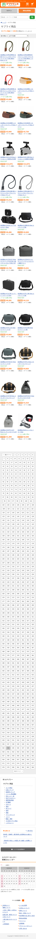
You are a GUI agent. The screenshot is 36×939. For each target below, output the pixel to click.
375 (3, 655)
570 (33, 759)
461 (13, 701)
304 (33, 613)
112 (18, 509)
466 (3, 705)
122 (33, 512)
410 (3, 674)
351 (23, 640)
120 (23, 512)
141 (23, 524)
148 (23, 528)
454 (13, 698)
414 (23, 674)
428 (23, 682)
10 (15, 458)
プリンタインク (10, 814)
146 (13, 528)
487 (3, 717)
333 (3, 632)
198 (28, 555)
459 (3, 701)
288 (23, 605)
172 (3, 543)
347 (3, 640)
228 (3, 574)
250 (8, 586)
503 (13, 725)
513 (28, 728)
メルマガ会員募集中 (19, 849)
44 (24, 474)
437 (33, 686)
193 (3, 555)
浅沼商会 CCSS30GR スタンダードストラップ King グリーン (26, 124)
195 (13, 555)
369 (8, 651)
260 (23, 590)
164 (33, 536)
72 (7, 489)
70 (32, 485)
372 (23, 651)
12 (23, 458)
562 (28, 756)
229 (8, 574)
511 (18, 728)
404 (8, 671)
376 (8, 655)
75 (20, 489)
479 (33, 709)
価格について (6, 907)
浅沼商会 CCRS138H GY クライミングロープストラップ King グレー (26, 193)
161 (18, 536)
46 (32, 474)
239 (23, 578)
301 (18, 613)
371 (18, 651)
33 (11, 470)
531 (13, 740)
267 (23, 593)
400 (23, 667)
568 (23, 759)
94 (32, 497)
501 (3, 725)
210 (18, 563)
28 (24, 466)
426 (13, 682)
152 (8, 532)
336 (18, 632)
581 (18, 767)
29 (28, 466)
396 (3, 667)
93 (28, 497)
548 (28, 748)
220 (33, 566)
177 (28, 543)
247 (28, 582)
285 (8, 605)
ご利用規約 (6, 924)
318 (33, 620)
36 (24, 470)
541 (28, 744)
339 (33, 632)
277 (3, 601)
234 (33, 574)
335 (13, 632)
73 (11, 489)
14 (31, 458)
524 (13, 736)
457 (28, 698)
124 (8, 516)
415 (28, 674)
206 (33, 559)
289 (28, 605)
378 (18, 655)
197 (23, 555)
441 (18, 690)
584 (33, 767)
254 (28, 586)
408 (28, 671)
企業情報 (21, 923)
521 (33, 732)
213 (33, 563)
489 (13, 717)
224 (18, 570)
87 (3, 497)
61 (28, 482)
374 (33, 651)
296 (28, 609)
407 (23, 671)
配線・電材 (9, 819)
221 (3, 570)
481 (8, 713)
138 (8, 524)
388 (33, 659)
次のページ (18, 771)
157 (33, 532)
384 (13, 659)
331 (28, 628)
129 (33, 516)
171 (33, 539)
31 (3, 470)
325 (33, 624)
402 (33, 667)
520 (28, 732)
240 (28, 578)
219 (28, 566)
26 (16, 466)
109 (4, 509)
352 (28, 640)
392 (18, 663)
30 (32, 466)
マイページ (22, 921)
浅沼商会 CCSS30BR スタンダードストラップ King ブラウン (8, 124)
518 (18, 732)
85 (28, 493)
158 (3, 536)
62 (32, 482)
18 (16, 462)
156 (28, 532)
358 (23, 644)
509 (8, 728)
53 (28, 478)
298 (3, 613)
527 (28, 736)
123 (3, 516)
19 (20, 462)
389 (3, 663)
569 (28, 759)
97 (13, 501)
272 (13, 597)
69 (28, 485)
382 (3, 659)
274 (23, 597)
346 (33, 636)
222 (8, 570)
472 (33, 705)
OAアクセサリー (11, 798)
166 (8, 539)
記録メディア (10, 790)
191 (28, 551)
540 (23, 744)
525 (18, 736)
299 (8, 613)
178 (33, 543)
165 (3, 539)
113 (23, 509)
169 (23, 539)
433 (13, 686)
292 (8, 609)
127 (23, 516)
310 (28, 617)
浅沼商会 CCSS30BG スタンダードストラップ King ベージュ (26, 90)
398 (13, 667)
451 (33, 694)
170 (28, 539)
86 (32, 493)
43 (20, 474)
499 (28, 721)
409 (33, 671)
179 (3, 547)
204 (23, 559)
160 (13, 536)
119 (18, 512)
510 (13, 728)
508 (3, 728)
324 (28, 624)
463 (23, 701)
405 (13, 671)
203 (18, 559)
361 (3, 647)
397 (8, 667)
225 (23, 570)
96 (9, 501)
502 (8, 725)
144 (3, 528)
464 (28, 701)
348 (8, 640)
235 (3, 578)
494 (3, 721)
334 (8, 632)
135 (28, 520)
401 (28, 667)
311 (33, 617)
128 (28, 516)
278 (8, 601)
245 (18, 582)
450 (28, 694)
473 (3, 709)
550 (3, 752)
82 (16, 493)
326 (3, 628)
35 (20, 470)
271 (8, 597)
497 (18, 721)
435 (23, 686)
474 (8, 709)
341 (8, 636)
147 (18, 528)
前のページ (7, 454)
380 (28, 655)
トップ (4, 22)
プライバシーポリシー (25, 926)
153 (13, 532)
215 (8, 566)
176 (23, 543)
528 (33, 736)
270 (3, 597)
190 (23, 551)
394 (28, 663)
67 (20, 485)
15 (3, 462)
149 (28, 528)
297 (33, 609)
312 (3, 620)
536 (3, 744)
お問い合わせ (23, 928)
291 (3, 609)
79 (3, 493)
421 (23, 678)
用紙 (7, 812)
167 (13, 539)
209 (13, 563)
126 (18, 516)
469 (18, 705)
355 (8, 644)
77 (28, 489)
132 (13, 520)
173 (8, 543)
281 (23, 601)
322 (18, 624)
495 (8, 721)
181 (13, 547)
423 (33, 678)
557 (3, 756)
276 (33, 597)
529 (3, 740)
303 (28, 613)
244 (13, 582)
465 (33, 701)
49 (11, 478)
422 (28, 678)
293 (13, 609)
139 (13, 524)
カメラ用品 (9, 788)
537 (8, 744)
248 (33, 582)
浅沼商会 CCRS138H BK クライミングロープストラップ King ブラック (8, 193)
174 (13, 543)
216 (13, 566)
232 (23, 574)
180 (8, 547)
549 (33, 748)
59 (20, 482)
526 (23, 736)
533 (23, 740)
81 (11, 493)
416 (33, 674)
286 (13, 605)
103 (8, 505)
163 (28, 536)
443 (28, 690)
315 (18, 620)
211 (23, 563)
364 (18, 647)
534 (28, 740)
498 (23, 721)
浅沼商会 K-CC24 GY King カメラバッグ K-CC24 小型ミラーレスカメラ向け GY (8, 261)
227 (33, 570)
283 (33, 601)
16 (7, 462)
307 (13, 617)
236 (8, 578)
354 (3, 644)
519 (23, 732)
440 (13, 690)
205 (28, 559)
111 (13, 509)
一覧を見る (30, 830)
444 (33, 690)
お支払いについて (24, 908)
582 (23, 767)
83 (20, 493)
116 (3, 512)
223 (13, 570)
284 (3, 605)
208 (8, 563)
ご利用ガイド (6, 905)
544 (8, 748)
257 (8, 590)
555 (28, 752)
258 (13, 590)
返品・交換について (25, 913)
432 (8, 686)
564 (3, 759)
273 (18, 597)
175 (18, 543)
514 (33, 728)
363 (13, 647)
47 (3, 478)
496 (13, 721)
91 (20, 497)
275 (28, 597)
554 (23, 752)
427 (18, 682)
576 (28, 763)
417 (3, 678)
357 (18, 644)
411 (8, 674)
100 (26, 501)
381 (33, 655)
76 (24, 489)
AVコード (8, 808)
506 (28, 725)
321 (13, 624)
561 (23, 756)
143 (33, 524)
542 (33, 744)
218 (23, 566)
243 (8, 582)
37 (28, 470)
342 (13, 636)
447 (13, 694)
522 (3, 736)
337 (23, 632)
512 (23, 728)
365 (23, 647)
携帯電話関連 (10, 800)
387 (28, 659)
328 (13, 628)
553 (18, 752)
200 (3, 559)
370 (13, 651)
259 (18, 590)
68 (24, 485)
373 (28, 651)
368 (3, 651)
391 (13, 663)
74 (16, 489)
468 (13, 705)
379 (23, 655)
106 (23, 505)
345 (28, 636)
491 (23, 717)
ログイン (9, 10)
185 (33, 547)
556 (33, 752)
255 (33, 586)
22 (32, 462)
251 (13, 586)
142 (28, 524)
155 (23, 532)
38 (32, 470)
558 (8, 756)
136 (33, 520)
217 (18, 566)
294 (18, 609)
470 (23, 705)
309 (23, 617)
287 (18, 605)
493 (33, 717)
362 (8, 647)
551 (8, 752)
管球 (7, 810)
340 (3, 636)
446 (8, 694)
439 (8, 690)
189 (18, 551)
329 (18, 628)
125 (13, 516)
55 (3, 482)
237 (13, 578)
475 (13, 709)
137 (3, 524)
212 (28, 563)
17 (11, 462)
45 (28, 474)
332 (33, 628)
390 (8, 663)
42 (16, 474)
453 (8, 698)
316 (23, 620)
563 (33, 756)
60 (24, 482)
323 (23, 624)
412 (13, 674)
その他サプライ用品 (12, 821)
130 (3, 520)
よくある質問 (23, 905)
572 (8, 763)
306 (8, 617)
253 (23, 586)
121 (28, 512)
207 (3, 563)
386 (23, 659)
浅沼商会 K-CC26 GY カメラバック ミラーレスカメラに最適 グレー (26, 261)
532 (18, 740)
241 (33, 578)
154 (18, 532)
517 (13, 732)
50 (16, 478)
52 (24, 478)
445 (3, 694)
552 (13, 752)
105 (18, 505)
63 (3, 485)
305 (3, 617)
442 (23, 690)
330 (23, 628)
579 (8, 767)
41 (11, 474)
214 (3, 566)
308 (18, 617)
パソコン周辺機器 (11, 794)
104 (13, 505)
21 (28, 462)
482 (13, 713)
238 (18, 578)
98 (17, 501)
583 (28, 767)
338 (28, 632)
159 (8, 536)
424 (3, 682)
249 (3, 586)
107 (28, 505)
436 (28, 686)
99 (21, 501)
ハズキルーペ (10, 823)
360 (33, 644)
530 (8, 740)
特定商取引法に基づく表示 (27, 915)
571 (3, 763)
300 (13, 613)
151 (3, 532)
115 (32, 509)
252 (18, 586)
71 (3, 489)
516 (8, 732)
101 (31, 501)
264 (8, 593)
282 (28, 601)
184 (28, 547)
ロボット (8, 804)
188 (13, 551)
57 (11, 482)
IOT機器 (8, 802)
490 (18, 717)
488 (8, 717)
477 (23, 709)
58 (16, 482)
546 (18, 748)
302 (23, 613)
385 (18, 659)
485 (28, 713)
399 (18, 667)
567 (18, 759)
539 (18, 744)
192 (33, 551)
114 (28, 509)
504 (18, 725)
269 (33, 593)
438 (3, 690)
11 (19, 458)
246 (23, 582)
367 (33, 647)
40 (7, 474)
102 (3, 505)
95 (4, 501)
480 (3, 713)
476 (18, 709)
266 (18, 593)
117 (8, 512)
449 (23, 694)
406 (18, 671)
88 (7, 497)
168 (18, 539)
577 (33, 763)
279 (13, 601)
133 (18, 520)
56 (7, 482)
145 (8, 528)
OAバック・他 (10, 796)
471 (28, 705)
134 (23, 520)
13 (27, 458)
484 (23, 713)
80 (7, 493)
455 (18, 698)
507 (33, 725)
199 (33, 555)
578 (3, 767)
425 (8, 682)
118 (13, 512)
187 (8, 551)
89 (11, 497)
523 (8, 736)
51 (20, 478)
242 (3, 582)
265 (13, 593)
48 (7, 478)
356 (13, 644)
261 (28, 590)
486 (33, 713)
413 (18, 674)
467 (8, 705)
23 (3, 466)
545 (13, 748)
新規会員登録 (27, 10)
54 (32, 478)
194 (8, 555)
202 (13, 559)
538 (13, 744)
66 (16, 485)
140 (18, 524)
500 (33, 721)
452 (3, 698)
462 (18, 701)
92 (24, 497)
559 (13, 756)
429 (28, 682)
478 (28, 709)
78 (32, 489)
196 (18, 555)
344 (23, 636)
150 (33, 528)
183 (23, 547)
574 (18, 763)
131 (8, 520)
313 (8, 620)
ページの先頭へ (16, 900)
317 (28, 620)
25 (11, 466)
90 (16, 497)
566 (13, 759)
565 (8, 759)
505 (23, 725)
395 (33, 663)
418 (8, 678)
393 (23, 663)
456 (23, 698)
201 (8, 559)
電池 (7, 806)
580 (13, 767)
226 (28, 570)
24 (7, 466)
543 (3, 748)
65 (11, 485)
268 (28, 593)
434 (18, 686)
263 (3, 593)
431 (3, 686)
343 (18, 636)
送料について (23, 910)
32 (7, 470)
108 (33, 505)
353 (33, 640)
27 (20, 466)
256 (3, 590)
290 (33, 605)
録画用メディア (10, 792)
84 (24, 493)
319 (3, 624)
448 (18, 694)
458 (33, 698)
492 (28, 717)
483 (18, 713)
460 (8, 701)
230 (13, 574)
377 (13, 655)
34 (16, 470)
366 (28, 647)
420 (18, 678)
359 (28, 644)
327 (8, 628)
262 (33, 590)
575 (23, 763)
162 (23, 536)
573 (13, 763)
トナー (8, 817)
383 (8, 659)
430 (33, 682)
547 (23, 748)
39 (3, 474)
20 (24, 462)
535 (33, 740)
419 (13, 678)
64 (7, 485)
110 (9, 509)
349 (13, 640)
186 (3, 551)
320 (8, 624)
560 (18, 756)
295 (23, 609)
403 (3, 671)
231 (18, 574)
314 (13, 620)
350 (18, 640)
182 (18, 547)
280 (18, 601)
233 (28, 574)
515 (3, 732)
